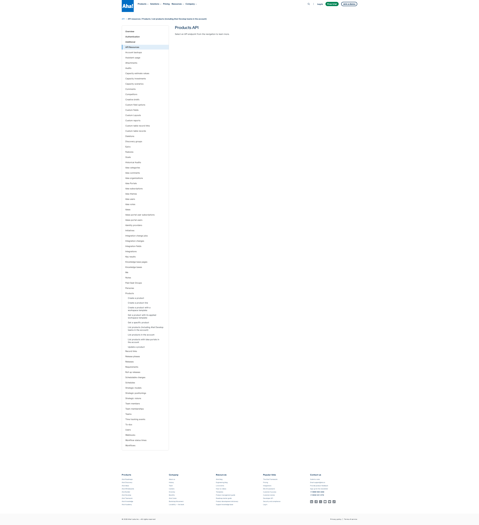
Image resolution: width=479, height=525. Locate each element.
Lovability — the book (176, 504)
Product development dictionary (227, 501)
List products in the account (141, 334)
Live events (220, 486)
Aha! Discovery (127, 482)
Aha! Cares (173, 498)
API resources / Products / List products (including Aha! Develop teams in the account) (167, 19)
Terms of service (350, 519)
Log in (320, 4)
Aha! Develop (126, 495)
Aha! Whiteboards (128, 489)
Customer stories (269, 495)
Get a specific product (138, 322)
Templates (219, 492)
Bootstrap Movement (176, 501)
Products (142, 4)
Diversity (172, 492)
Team (171, 486)
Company (190, 4)
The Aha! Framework (270, 479)
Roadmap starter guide (224, 498)
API (123, 19)
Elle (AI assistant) (269, 489)
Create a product (136, 298)
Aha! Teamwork (127, 498)
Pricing (166, 4)
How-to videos (221, 489)
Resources (177, 4)
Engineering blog (222, 482)
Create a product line (138, 303)
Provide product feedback (319, 486)
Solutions (154, 4)
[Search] (309, 4)
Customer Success (269, 492)
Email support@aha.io (317, 482)
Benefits (172, 495)
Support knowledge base (224, 504)
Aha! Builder (126, 492)
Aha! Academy (127, 504)
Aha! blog (219, 479)
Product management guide (225, 495)
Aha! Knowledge (127, 501)
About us (172, 479)
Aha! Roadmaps (127, 479)
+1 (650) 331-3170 (317, 495)
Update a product (136, 347)
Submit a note (315, 479)
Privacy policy (336, 519)
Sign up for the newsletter (319, 489)
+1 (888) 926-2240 (317, 492)
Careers (171, 489)
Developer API (268, 498)
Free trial (332, 4)
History (171, 482)
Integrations (267, 486)
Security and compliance (271, 501)
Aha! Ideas (125, 486)
